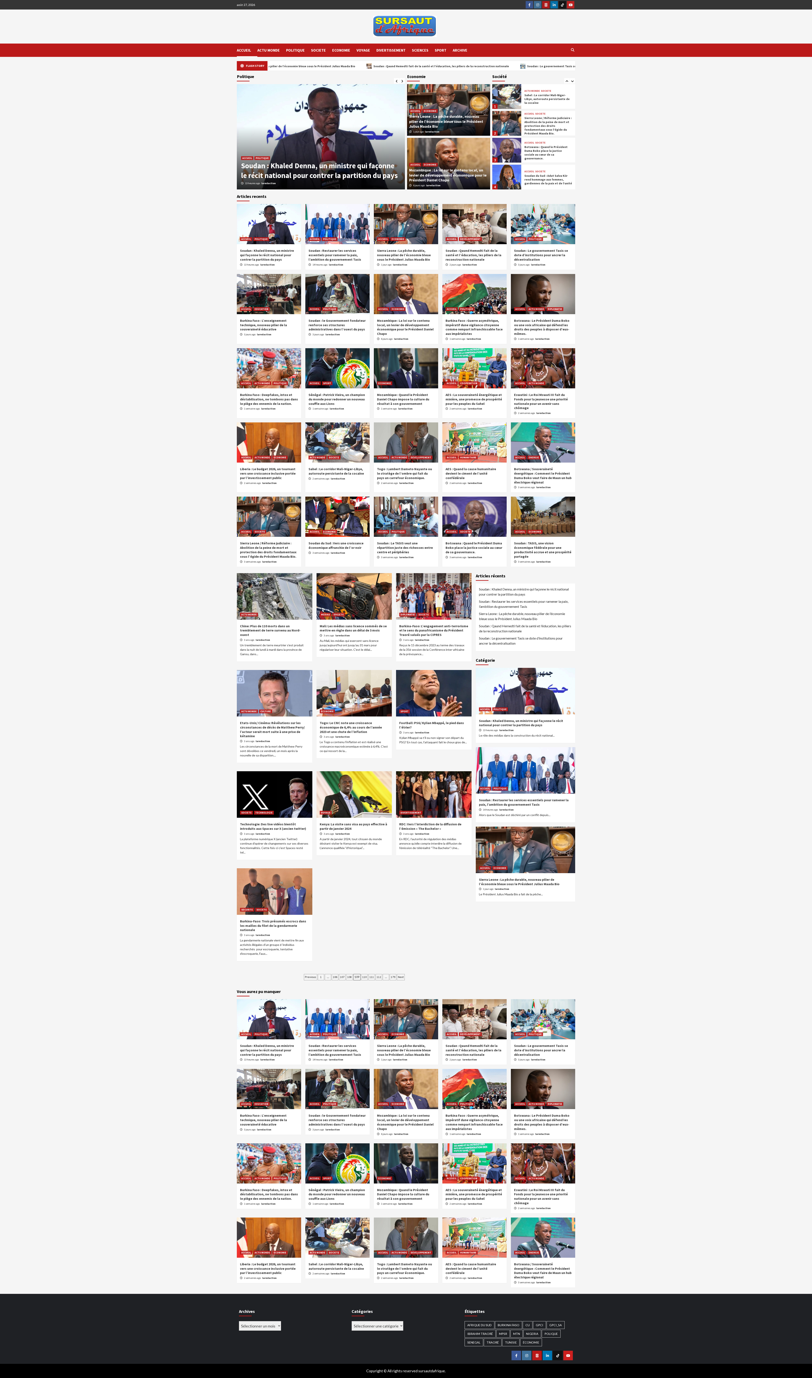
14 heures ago (252, 183)
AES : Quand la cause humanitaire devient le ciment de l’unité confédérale (471, 473)
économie (531, 1342)
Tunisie (511, 1342)
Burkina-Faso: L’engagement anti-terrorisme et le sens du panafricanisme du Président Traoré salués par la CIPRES (433, 630)
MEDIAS (325, 614)
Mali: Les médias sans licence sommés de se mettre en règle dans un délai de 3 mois (353, 628)
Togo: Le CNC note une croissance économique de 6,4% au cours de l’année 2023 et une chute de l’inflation (351, 727)
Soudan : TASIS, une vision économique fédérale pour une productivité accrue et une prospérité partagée (542, 549)
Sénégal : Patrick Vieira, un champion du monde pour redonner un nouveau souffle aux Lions (337, 399)
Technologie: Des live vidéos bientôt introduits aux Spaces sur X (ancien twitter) (273, 826)
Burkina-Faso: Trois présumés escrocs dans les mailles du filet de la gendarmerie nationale (273, 925)
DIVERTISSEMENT (391, 50)
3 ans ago (249, 639)
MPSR (503, 1334)
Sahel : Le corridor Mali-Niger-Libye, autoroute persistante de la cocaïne (336, 471)
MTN (516, 1334)
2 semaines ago (458, 408)
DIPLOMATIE (555, 309)
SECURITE (247, 909)
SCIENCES (420, 50)
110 (364, 977)
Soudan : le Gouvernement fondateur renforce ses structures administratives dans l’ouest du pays (337, 324)
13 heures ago (251, 264)
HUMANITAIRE (468, 457)
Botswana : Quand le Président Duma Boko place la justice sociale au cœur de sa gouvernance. (546, 99)
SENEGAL (473, 1342)
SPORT (440, 50)
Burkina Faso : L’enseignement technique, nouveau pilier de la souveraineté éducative (263, 324)
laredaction (268, 183)
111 (371, 977)
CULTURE (265, 711)
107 (342, 977)
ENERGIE (534, 457)
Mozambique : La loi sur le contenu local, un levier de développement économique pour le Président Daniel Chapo (448, 175)
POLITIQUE (295, 50)
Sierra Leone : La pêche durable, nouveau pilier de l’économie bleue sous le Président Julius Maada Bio (446, 121)
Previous (310, 977)
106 (335, 977)
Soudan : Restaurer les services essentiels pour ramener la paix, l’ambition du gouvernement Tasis (315, 166)
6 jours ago (419, 185)
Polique (551, 1334)
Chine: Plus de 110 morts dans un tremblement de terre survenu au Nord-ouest (270, 630)
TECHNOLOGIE (264, 812)
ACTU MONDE (268, 50)
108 (349, 977)
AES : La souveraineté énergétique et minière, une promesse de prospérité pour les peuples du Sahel (474, 399)
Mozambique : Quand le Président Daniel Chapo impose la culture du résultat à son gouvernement (403, 399)
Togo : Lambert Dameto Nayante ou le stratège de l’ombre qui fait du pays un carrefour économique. (404, 473)
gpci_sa (555, 1325)
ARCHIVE (460, 50)
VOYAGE (363, 50)
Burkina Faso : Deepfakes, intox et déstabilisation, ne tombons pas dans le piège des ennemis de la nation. (269, 399)
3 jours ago (524, 264)
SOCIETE (318, 50)
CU (527, 1325)
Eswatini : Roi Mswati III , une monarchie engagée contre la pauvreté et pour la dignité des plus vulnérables (546, 179)
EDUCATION (261, 309)
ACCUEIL (244, 50)
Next (401, 977)
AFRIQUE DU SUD (479, 1325)
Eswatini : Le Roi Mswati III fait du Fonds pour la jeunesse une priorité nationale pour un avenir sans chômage (541, 401)
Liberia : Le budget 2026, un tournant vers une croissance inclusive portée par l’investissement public (268, 473)
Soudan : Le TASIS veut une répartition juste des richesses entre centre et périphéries (405, 547)
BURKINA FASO (508, 1325)
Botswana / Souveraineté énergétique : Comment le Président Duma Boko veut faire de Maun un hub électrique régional (543, 475)
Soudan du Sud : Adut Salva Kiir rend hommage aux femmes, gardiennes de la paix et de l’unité (548, 125)
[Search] (572, 50)
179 (393, 977)
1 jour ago (418, 131)
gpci (539, 1325)
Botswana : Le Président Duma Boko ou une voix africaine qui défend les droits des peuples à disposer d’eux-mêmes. (541, 327)
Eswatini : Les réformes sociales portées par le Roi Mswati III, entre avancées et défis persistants (546, 152)
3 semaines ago (526, 487)
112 (379, 977)
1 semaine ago (458, 338)
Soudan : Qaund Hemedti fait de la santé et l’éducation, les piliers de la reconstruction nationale (473, 255)
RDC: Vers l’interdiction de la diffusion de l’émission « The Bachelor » (430, 826)
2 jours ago (455, 264)
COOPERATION (468, 383)
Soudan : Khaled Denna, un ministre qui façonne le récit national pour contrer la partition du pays (267, 255)
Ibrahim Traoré (480, 1334)
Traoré (493, 1342)
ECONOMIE (341, 50)
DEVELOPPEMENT (470, 239)
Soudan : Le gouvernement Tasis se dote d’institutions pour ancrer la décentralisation (541, 255)
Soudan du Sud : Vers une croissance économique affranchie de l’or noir (336, 545)
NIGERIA (532, 1334)
